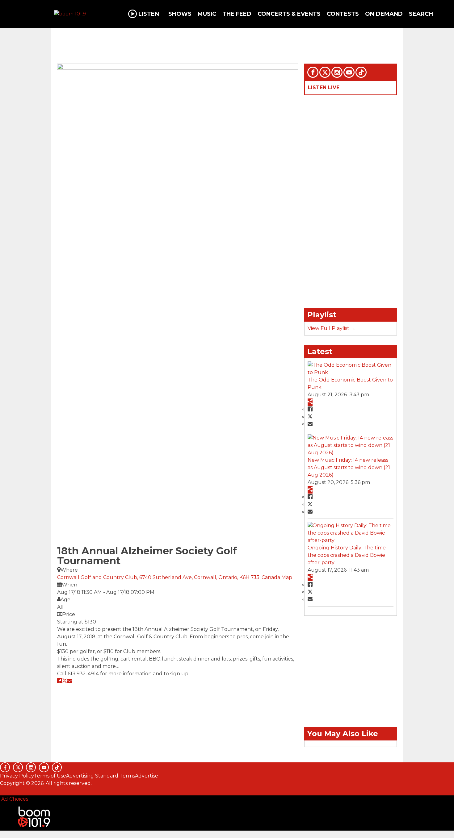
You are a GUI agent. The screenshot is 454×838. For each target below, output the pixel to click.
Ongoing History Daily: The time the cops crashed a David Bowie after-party (347, 555)
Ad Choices (14, 799)
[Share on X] (64, 680)
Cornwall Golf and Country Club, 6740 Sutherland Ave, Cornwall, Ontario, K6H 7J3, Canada (169, 577)
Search (421, 13)
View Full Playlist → (331, 328)
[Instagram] (337, 72)
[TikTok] (361, 72)
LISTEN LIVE (323, 87)
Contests (343, 13)
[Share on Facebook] (59, 680)
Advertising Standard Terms (100, 776)
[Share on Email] (69, 680)
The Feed (236, 13)
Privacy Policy (17, 776)
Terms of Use (50, 776)
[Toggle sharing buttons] (310, 402)
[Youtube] (349, 72)
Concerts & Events (289, 13)
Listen (148, 13)
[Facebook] (312, 72)
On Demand (384, 13)
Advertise (146, 776)
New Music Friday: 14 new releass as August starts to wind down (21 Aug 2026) (349, 467)
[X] (324, 72)
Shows (179, 13)
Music (207, 13)
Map (286, 577)
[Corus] (3, 790)
